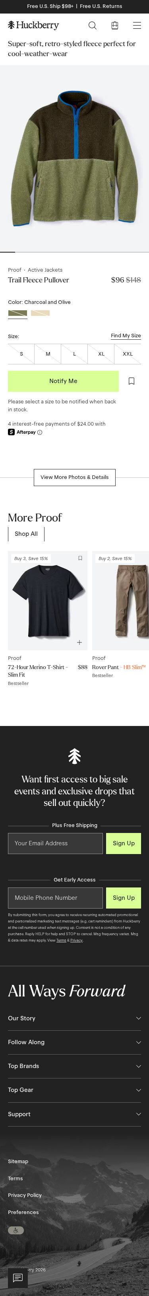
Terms (61, 940)
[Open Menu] (137, 25)
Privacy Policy (25, 1195)
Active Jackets (45, 270)
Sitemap (18, 1161)
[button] (16, 1230)
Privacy (76, 940)
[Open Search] (92, 25)
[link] (26, 534)
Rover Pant (118, 667)
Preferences (23, 1212)
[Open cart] (114, 25)
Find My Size (126, 336)
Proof (14, 270)
